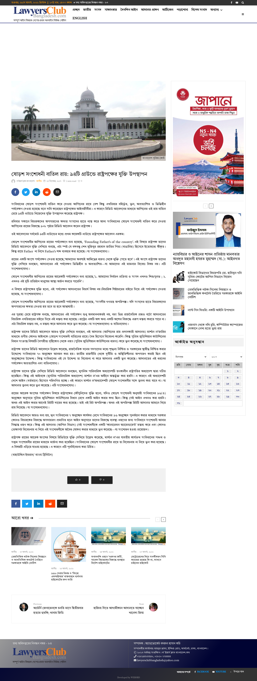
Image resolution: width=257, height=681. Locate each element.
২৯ (227, 396)
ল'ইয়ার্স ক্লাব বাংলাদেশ (26, 181)
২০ (209, 390)
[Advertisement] (128, 49)
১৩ (209, 384)
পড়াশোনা (182, 9)
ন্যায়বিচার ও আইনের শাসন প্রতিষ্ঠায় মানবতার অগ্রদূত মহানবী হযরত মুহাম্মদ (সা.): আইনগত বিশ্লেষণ (206, 259)
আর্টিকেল (167, 9)
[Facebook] (231, 3)
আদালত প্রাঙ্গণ (150, 9)
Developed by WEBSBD (128, 678)
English (80, 18)
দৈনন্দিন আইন (129, 9)
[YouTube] (237, 3)
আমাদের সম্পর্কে (183, 672)
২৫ (188, 396)
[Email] (57, 192)
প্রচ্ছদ (76, 9)
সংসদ (97, 9)
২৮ (218, 396)
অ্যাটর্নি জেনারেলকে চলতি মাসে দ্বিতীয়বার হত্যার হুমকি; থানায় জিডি (58, 608)
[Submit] (47, 192)
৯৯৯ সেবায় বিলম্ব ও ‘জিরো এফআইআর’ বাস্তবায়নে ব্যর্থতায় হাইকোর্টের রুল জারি (67, 576)
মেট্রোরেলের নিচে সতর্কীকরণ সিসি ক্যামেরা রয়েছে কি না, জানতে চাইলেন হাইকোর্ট (148, 560)
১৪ (218, 384)
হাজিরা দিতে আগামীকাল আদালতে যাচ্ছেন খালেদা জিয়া (119, 608)
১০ (178, 384)
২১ (218, 390)
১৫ (227, 384)
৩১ (178, 403)
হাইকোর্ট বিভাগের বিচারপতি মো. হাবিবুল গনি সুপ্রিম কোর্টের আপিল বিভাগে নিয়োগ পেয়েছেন (215, 276)
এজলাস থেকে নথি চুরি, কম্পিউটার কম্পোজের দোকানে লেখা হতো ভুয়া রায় (215, 326)
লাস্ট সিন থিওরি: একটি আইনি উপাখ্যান (211, 310)
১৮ (188, 390)
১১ (188, 384)
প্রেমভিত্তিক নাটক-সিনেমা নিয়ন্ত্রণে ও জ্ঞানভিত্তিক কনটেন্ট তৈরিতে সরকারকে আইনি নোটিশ (28, 560)
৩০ (237, 396)
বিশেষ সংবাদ (199, 9)
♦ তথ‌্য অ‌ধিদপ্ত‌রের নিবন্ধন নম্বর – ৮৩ (91, 2)
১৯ (200, 390)
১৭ (178, 390)
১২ (200, 384)
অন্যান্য (214, 9)
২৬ (200, 396)
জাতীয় (87, 9)
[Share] (15, 192)
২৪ (178, 396)
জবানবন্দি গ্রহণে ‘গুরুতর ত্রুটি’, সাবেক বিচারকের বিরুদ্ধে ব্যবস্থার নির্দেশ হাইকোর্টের (107, 560)
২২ (227, 390)
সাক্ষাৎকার (111, 9)
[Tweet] (26, 192)
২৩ (237, 390)
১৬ (237, 384)
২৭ (209, 396)
